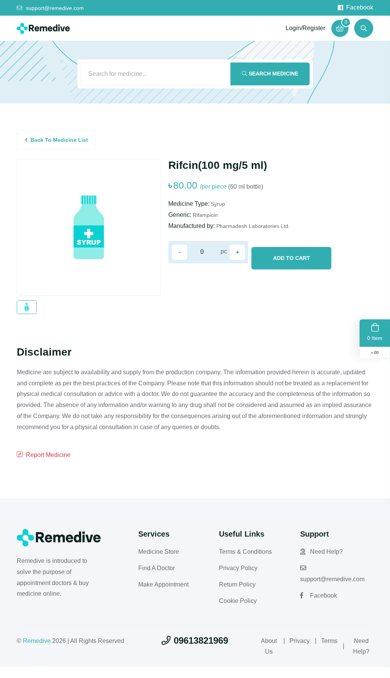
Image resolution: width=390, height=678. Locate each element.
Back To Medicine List (59, 140)
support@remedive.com (55, 8)
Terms (329, 641)
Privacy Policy (238, 568)
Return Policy (237, 584)
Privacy (299, 641)
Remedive (37, 641)
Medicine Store (158, 551)
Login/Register (305, 28)
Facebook (359, 8)
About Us (269, 646)
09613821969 (201, 640)
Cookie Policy (238, 601)
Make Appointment (163, 584)
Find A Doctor (156, 568)
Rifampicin (205, 215)
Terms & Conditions (245, 551)
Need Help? (326, 551)
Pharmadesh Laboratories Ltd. (253, 226)
